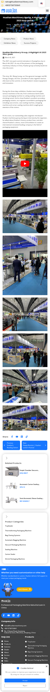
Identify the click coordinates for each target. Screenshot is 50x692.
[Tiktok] (27, 437)
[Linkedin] (22, 437)
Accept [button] (25, 680)
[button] (47, 11)
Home (9, 24)
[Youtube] (17, 437)
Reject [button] (25, 685)
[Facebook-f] (12, 437)
